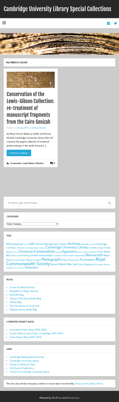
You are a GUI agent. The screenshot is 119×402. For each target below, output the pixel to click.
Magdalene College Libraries (24, 290)
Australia (85, 244)
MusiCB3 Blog (17, 294)
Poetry (65, 259)
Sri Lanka (99, 264)
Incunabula (57, 255)
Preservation (73, 259)
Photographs (51, 259)
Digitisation (69, 251)
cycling (58, 252)
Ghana (14, 255)
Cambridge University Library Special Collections (57, 9)
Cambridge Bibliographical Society (27, 356)
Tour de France (19, 268)
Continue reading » (19, 152)
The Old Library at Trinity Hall (24, 305)
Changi (100, 247)
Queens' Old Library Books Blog (25, 298)
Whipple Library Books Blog (23, 309)
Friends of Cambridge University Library (30, 371)
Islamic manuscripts (76, 255)
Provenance (87, 259)
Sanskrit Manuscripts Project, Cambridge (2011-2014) (36, 333)
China (16, 252)
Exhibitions (93, 252)
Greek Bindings (24, 255)
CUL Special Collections (21, 368)
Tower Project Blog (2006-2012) (26, 337)
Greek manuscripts (42, 255)
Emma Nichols (39, 127)
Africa (26, 244)
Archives (74, 243)
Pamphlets (37, 260)
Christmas (25, 251)
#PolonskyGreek (14, 244)
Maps (107, 255)
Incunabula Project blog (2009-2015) (28, 329)
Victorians (31, 267)
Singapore (89, 264)
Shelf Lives (78, 264)
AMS (32, 244)
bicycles (92, 244)
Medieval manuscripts (15, 259)
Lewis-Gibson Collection (33, 163)
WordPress (56, 397)
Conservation (16, 163)
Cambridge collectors (15, 247)
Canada (92, 247)
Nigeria (29, 259)
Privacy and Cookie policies (89, 383)
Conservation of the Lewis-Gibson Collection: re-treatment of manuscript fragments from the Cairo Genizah (30, 108)
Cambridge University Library (67, 247)
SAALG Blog (16, 302)
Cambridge (101, 243)
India (64, 255)
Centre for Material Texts (22, 287)
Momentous (73, 397)
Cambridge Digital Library (35, 248)
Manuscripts (94, 254)
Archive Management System (51, 244)
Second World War (61, 264)
